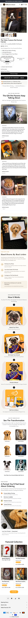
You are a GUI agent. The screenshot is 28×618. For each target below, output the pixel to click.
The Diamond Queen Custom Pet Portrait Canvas (7, 581)
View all (14, 591)
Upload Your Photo (5, 71)
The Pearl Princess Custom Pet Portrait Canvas (21, 558)
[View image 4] (15, 35)
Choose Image (14, 73)
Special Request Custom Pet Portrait (7, 558)
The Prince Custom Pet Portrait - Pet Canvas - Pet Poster (21, 581)
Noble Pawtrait (15, 616)
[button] (20, 4)
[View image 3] (11, 35)
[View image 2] (6, 35)
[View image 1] (2, 35)
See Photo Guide (4, 69)
